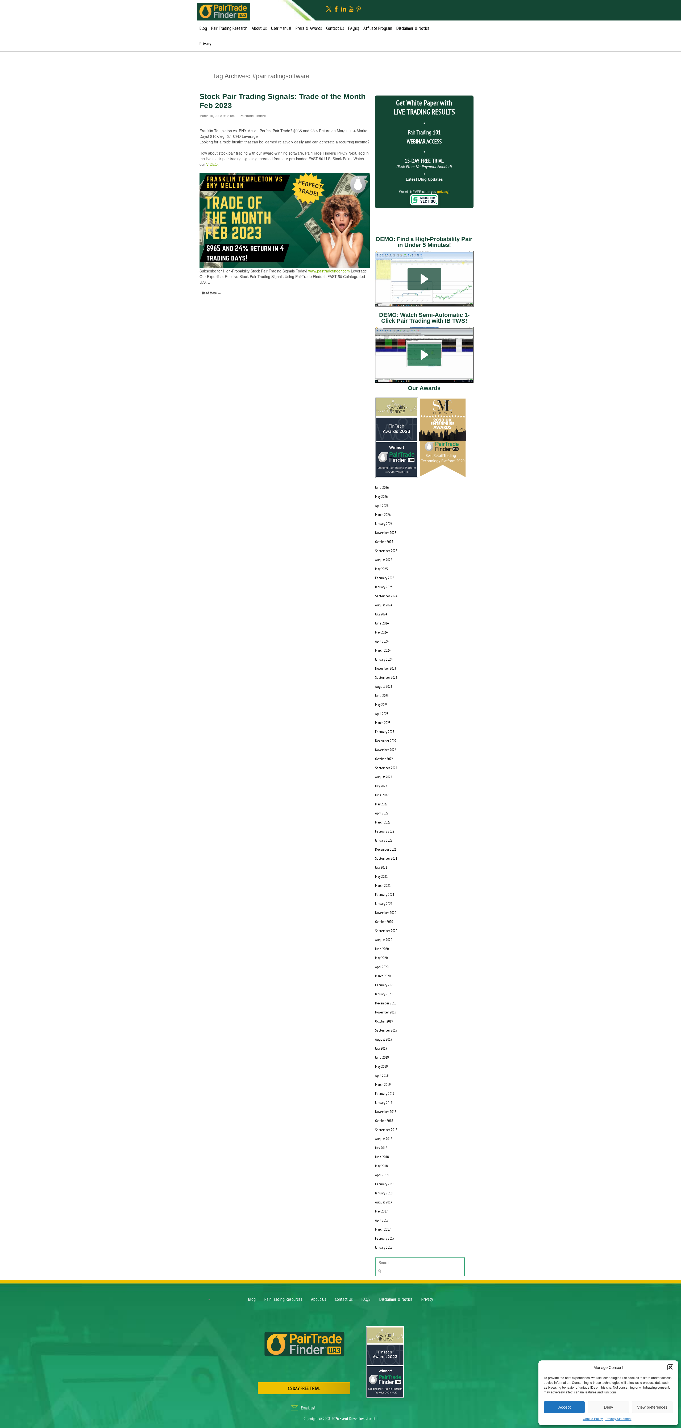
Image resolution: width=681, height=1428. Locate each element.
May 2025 (381, 568)
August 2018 (383, 1138)
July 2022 (381, 786)
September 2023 (386, 677)
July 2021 (381, 867)
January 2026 (383, 523)
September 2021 (386, 858)
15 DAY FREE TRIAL (304, 1388)
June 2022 (382, 795)
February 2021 (384, 894)
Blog (203, 28)
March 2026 (383, 514)
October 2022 (384, 758)
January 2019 (383, 1102)
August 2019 (383, 1039)
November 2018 (385, 1111)
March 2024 (383, 650)
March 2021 (383, 885)
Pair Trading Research (229, 28)
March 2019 (383, 1084)
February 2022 (384, 831)
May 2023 (381, 704)
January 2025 (383, 587)
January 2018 (383, 1193)
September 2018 (386, 1129)
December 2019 (385, 1003)
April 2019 (381, 1075)
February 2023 (384, 731)
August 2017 (383, 1202)
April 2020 (381, 967)
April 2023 (381, 713)
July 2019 (381, 1048)
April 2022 (381, 813)
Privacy (205, 43)
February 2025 (384, 578)
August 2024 (383, 605)
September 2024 (386, 596)
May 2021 (381, 876)
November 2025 (385, 532)
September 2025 (386, 550)
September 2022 (386, 767)
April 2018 (381, 1175)
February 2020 (384, 985)
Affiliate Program (377, 28)
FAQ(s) (353, 28)
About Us (259, 28)
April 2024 (381, 641)
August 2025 (383, 559)
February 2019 (384, 1093)
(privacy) (443, 191)
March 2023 (383, 722)
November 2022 (385, 749)
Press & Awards (309, 28)
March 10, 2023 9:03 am (217, 115)
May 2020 (381, 957)
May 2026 (381, 496)
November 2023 (385, 668)
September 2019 (386, 1030)
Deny (608, 1407)
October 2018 (384, 1120)
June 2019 (382, 1057)
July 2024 (381, 614)
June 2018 (382, 1156)
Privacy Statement (618, 1418)
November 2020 (385, 912)
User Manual (281, 28)
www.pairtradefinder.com (329, 271)
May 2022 (381, 804)
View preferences (652, 1407)
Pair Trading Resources (283, 1299)
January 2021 (383, 903)
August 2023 (383, 686)
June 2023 (382, 695)
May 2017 (381, 1211)
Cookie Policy (593, 1418)
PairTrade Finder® (253, 115)
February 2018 (384, 1184)
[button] (670, 1367)
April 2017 (381, 1220)
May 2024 (381, 632)
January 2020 (383, 994)
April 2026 (381, 505)
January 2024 (383, 659)
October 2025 (384, 541)
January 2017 (383, 1247)
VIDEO (212, 164)
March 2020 (383, 976)
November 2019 (385, 1012)
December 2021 (385, 849)
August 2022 (383, 777)
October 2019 (384, 1021)
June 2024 (382, 623)
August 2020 (383, 939)
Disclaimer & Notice (413, 28)
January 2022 (383, 840)
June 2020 (382, 948)
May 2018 (381, 1166)
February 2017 (384, 1238)
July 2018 (381, 1147)
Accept (564, 1407)
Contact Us (335, 28)
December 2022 (385, 740)
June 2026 (382, 487)
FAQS (366, 1299)
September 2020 (386, 930)
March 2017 (383, 1229)
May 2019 (381, 1066)
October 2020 (384, 921)
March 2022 (383, 822)
